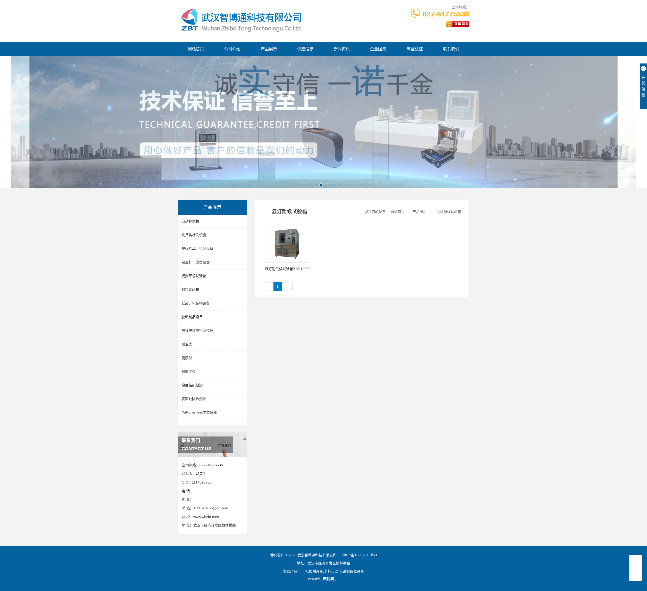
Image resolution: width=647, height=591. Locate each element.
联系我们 (451, 49)
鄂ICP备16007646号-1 (359, 555)
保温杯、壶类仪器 (195, 262)
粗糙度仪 (188, 371)
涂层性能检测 (192, 385)
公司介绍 (232, 49)
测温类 (186, 344)
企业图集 (378, 49)
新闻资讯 (342, 49)
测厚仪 (186, 358)
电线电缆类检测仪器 (197, 331)
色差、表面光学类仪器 (199, 412)
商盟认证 (415, 49)
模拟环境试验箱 (193, 276)
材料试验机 (190, 290)
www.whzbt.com (206, 517)
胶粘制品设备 (192, 317)
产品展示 (269, 49)
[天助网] (323, 578)
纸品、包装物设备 (195, 303)
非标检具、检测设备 (197, 249)
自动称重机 (190, 221)
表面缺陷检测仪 (193, 399)
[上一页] (268, 286)
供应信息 (305, 49)
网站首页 (196, 49)
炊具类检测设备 (193, 235)
